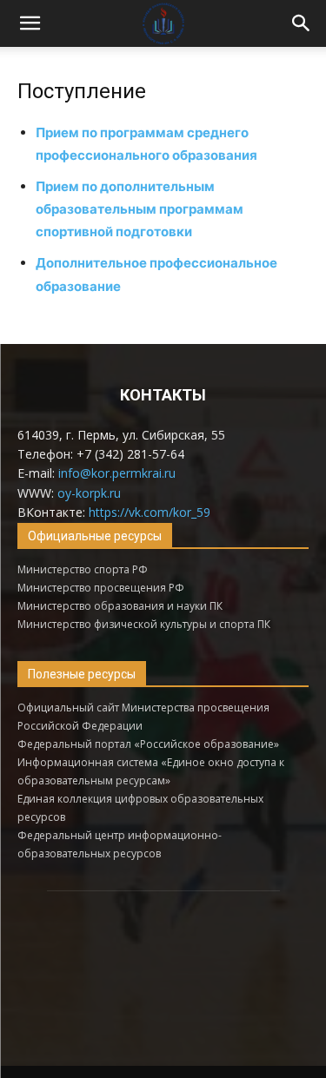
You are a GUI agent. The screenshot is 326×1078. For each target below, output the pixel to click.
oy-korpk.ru (89, 493)
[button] (29, 23)
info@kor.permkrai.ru (117, 473)
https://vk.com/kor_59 (149, 512)
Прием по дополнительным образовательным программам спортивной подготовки (139, 209)
